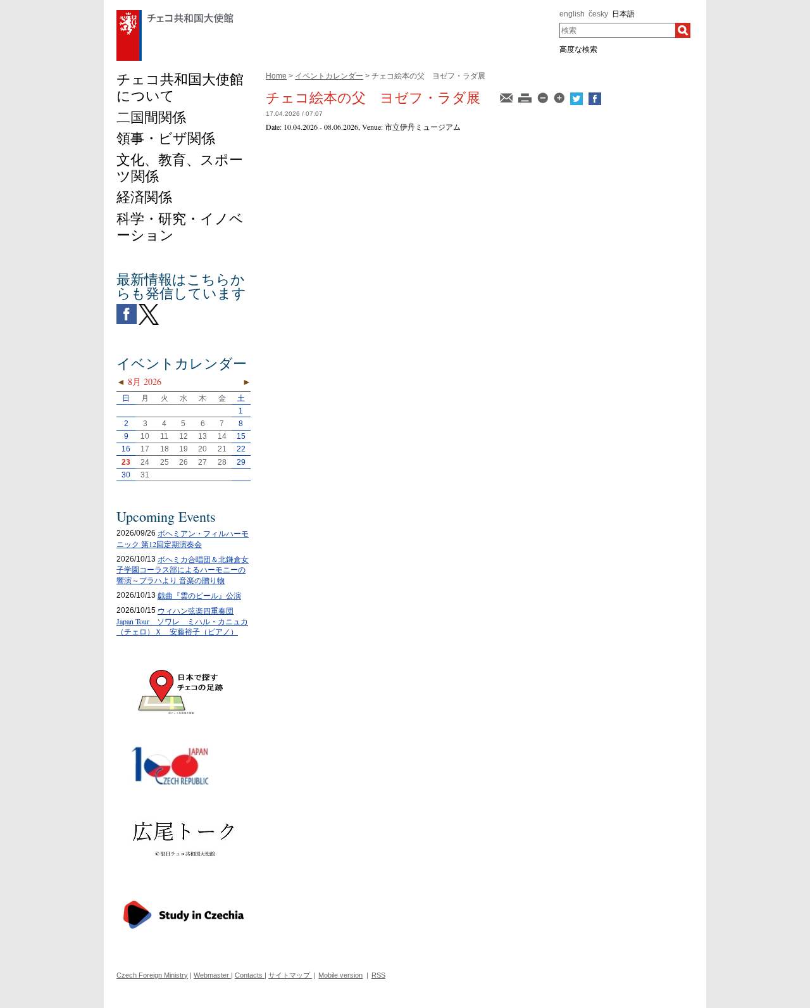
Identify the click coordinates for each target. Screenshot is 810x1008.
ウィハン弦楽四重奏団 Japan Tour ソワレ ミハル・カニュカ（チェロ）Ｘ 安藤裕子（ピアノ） (182, 621)
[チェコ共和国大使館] (175, 13)
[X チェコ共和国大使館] (149, 307)
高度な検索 (578, 49)
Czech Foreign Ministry (152, 975)
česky (598, 13)
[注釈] (507, 96)
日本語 (623, 13)
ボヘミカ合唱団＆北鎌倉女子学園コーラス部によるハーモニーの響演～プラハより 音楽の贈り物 (182, 570)
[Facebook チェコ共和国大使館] (126, 307)
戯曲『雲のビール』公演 (199, 595)
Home (276, 76)
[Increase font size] (560, 96)
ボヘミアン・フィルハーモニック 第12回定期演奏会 (182, 538)
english (572, 13)
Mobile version (340, 975)
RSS (378, 975)
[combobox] (617, 30)
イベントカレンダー (329, 76)
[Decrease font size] (543, 96)
